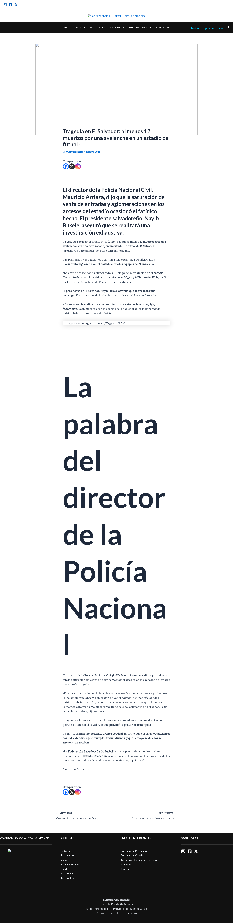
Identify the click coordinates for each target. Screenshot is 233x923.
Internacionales (140, 27)
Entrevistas (67, 855)
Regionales (97, 27)
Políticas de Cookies (133, 855)
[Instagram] (5, 4)
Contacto (163, 27)
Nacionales (117, 27)
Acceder (126, 864)
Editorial (65, 850)
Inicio (66, 27)
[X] (72, 166)
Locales (80, 27)
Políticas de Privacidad (134, 850)
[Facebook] (10, 4)
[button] (228, 27)
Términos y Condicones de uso (139, 860)
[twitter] (16, 4)
